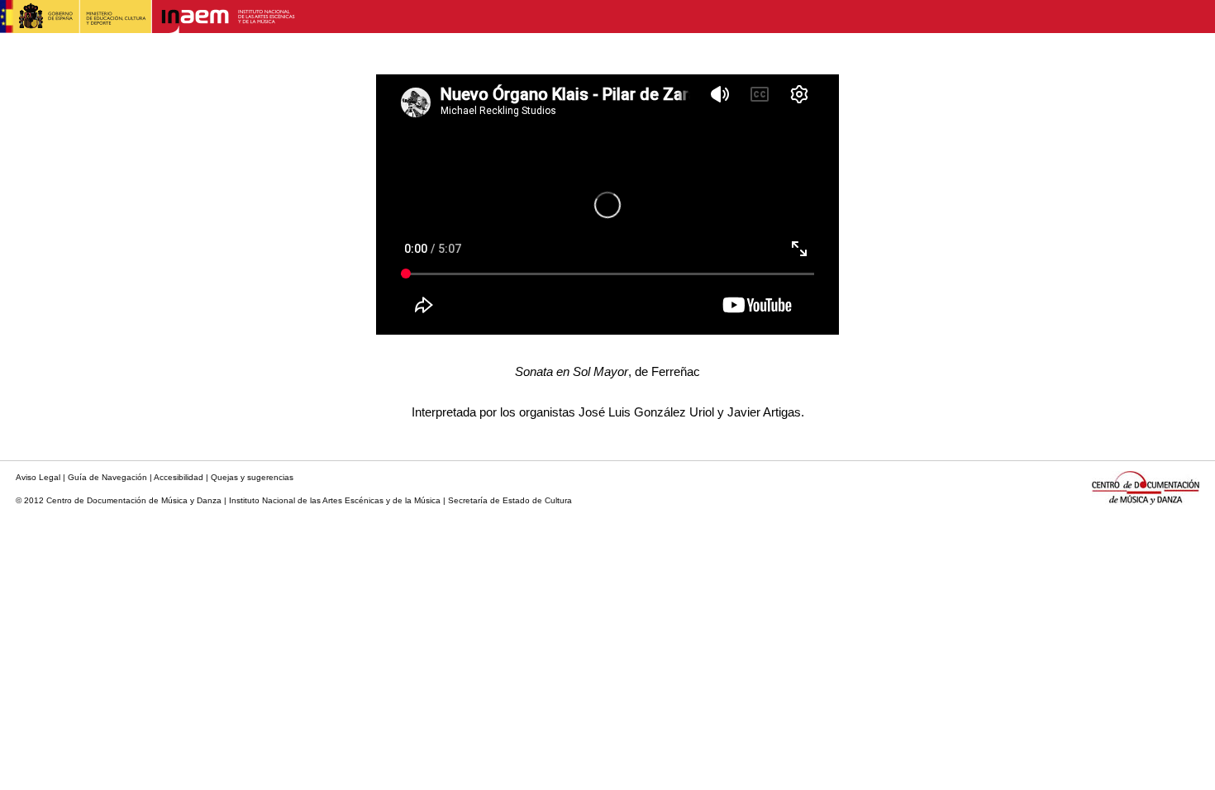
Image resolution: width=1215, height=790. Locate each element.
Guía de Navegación (107, 477)
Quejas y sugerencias (252, 477)
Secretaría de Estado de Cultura (510, 500)
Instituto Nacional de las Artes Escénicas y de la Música (335, 500)
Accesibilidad (178, 477)
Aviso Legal (38, 477)
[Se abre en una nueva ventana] (148, 28)
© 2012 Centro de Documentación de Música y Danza (119, 500)
